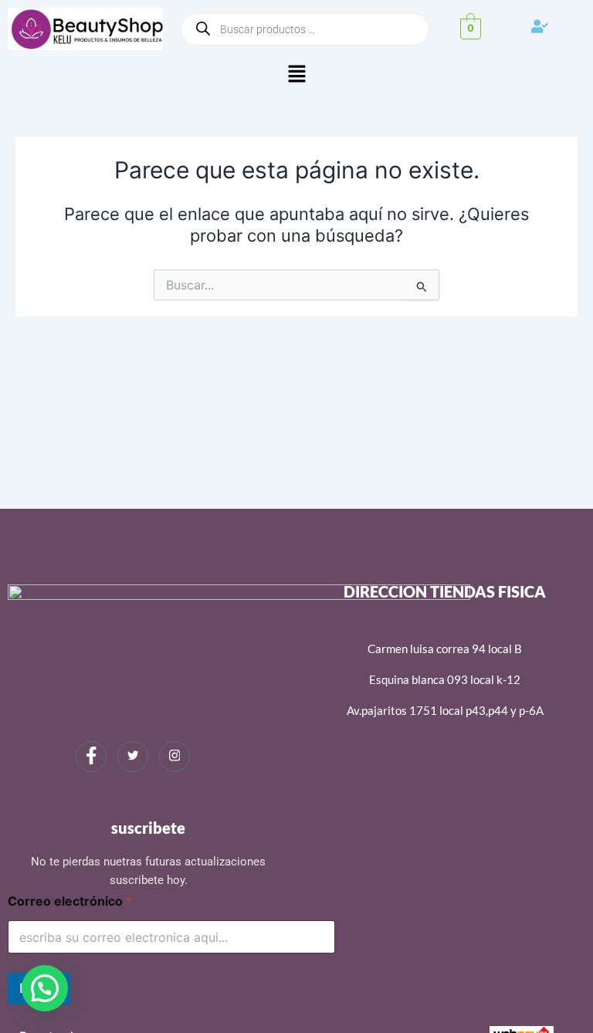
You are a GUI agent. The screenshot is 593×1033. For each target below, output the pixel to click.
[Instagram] (174, 756)
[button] (296, 74)
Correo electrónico (70, 901)
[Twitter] (132, 756)
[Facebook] (91, 756)
